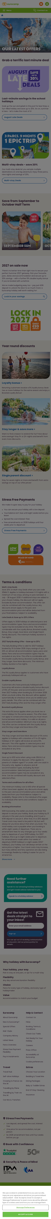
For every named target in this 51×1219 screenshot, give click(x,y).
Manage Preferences (25, 1207)
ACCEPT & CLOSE (25, 1214)
